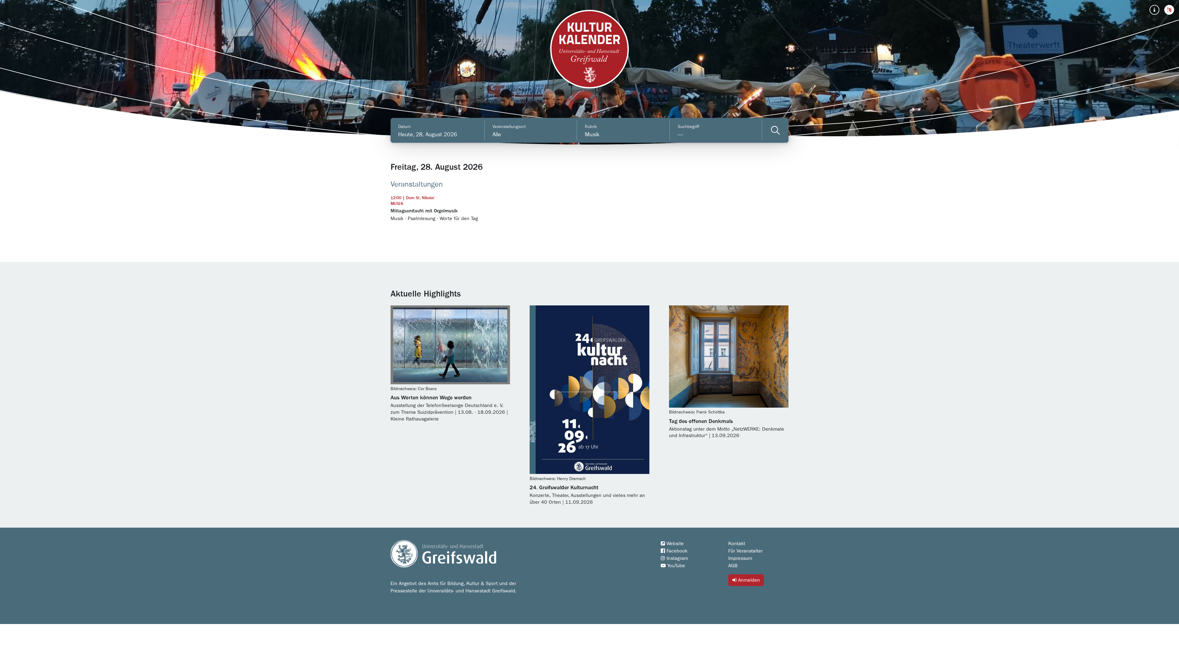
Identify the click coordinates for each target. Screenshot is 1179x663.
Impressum (740, 558)
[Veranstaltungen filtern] (775, 130)
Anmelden (748, 580)
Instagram (676, 558)
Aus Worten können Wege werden (431, 398)
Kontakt (736, 543)
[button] (1169, 10)
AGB (732, 565)
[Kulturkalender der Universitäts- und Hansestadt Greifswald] (589, 49)
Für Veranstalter (745, 551)
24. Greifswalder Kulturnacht (564, 487)
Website (674, 543)
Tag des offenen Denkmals (701, 421)
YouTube (675, 565)
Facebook (676, 551)
